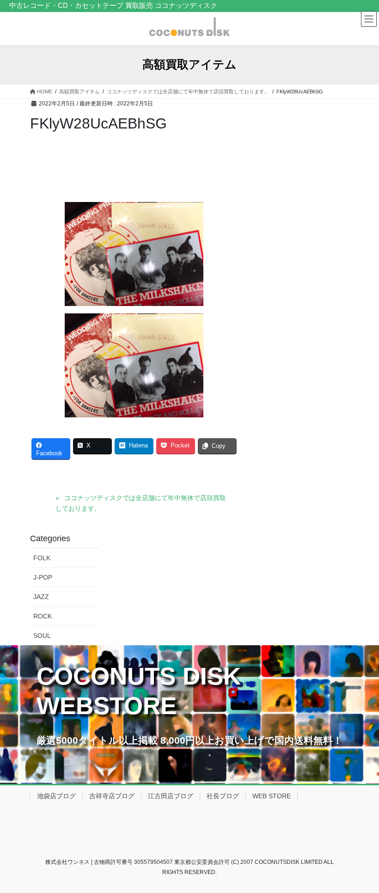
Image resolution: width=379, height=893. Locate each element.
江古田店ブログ (170, 796)
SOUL (42, 635)
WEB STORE (271, 796)
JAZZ (41, 596)
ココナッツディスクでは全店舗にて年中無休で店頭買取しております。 (140, 503)
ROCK (42, 616)
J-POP (42, 577)
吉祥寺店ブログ (111, 796)
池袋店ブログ (56, 796)
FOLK (41, 558)
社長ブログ (223, 796)
